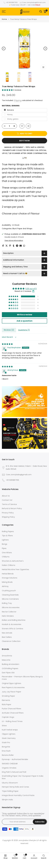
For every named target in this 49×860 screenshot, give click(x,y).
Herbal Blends (8, 574)
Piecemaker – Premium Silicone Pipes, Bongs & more (22, 677)
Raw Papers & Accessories (13, 687)
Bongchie (6, 747)
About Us (6, 496)
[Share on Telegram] (17, 246)
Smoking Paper (8, 696)
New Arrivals (7, 633)
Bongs (4, 544)
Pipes (4, 548)
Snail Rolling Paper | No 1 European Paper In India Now (22, 777)
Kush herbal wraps (10, 730)
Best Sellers (7, 637)
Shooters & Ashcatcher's (12, 561)
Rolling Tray (7, 603)
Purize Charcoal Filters (11, 708)
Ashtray (5, 586)
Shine (4, 725)
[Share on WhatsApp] (24, 246)
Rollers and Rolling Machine (13, 620)
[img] (7, 344)
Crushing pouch (9, 590)
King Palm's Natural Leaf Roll (14, 772)
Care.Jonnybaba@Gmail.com (34, 2)
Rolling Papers (8, 531)
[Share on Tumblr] (13, 246)
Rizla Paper (6, 704)
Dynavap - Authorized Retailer (15, 759)
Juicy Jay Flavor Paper (11, 692)
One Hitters (7, 552)
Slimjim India (7, 799)
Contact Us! (7, 500)
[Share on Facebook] (3, 246)
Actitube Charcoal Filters (12, 713)
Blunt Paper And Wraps (22, 228)
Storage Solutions (9, 578)
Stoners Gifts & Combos (12, 628)
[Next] (45, 48)
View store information (14, 240)
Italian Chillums (8, 565)
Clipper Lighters (8, 734)
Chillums (5, 557)
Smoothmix (7, 656)
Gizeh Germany (9, 738)
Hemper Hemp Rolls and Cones (15, 787)
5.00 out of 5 (31, 288)
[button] (7, 90)
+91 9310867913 (11, 2)
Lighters (5, 540)
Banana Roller (8, 755)
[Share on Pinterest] (10, 246)
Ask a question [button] (24, 320)
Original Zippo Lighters (11, 683)
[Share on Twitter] (6, 246)
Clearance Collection (11, 641)
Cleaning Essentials (10, 595)
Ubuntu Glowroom (10, 783)
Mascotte (6, 660)
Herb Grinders (8, 616)
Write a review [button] (24, 314)
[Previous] (3, 48)
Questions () (24, 330)
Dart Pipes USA (8, 672)
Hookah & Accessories (11, 624)
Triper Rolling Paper (10, 791)
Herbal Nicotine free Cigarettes (15, 569)
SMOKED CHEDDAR (10, 763)
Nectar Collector (9, 612)
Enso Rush (6, 751)
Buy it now (24, 140)
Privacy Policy (8, 513)
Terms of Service (9, 504)
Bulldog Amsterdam (10, 664)
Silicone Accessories (10, 607)
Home (4, 19)
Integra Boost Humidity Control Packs (18, 795)
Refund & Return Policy (12, 508)
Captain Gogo (8, 717)
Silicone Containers (10, 599)
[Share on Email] (20, 246)
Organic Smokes (9, 768)
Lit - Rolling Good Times (12, 721)
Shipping (17, 100)
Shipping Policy (8, 517)
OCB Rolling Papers (10, 668)
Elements (6, 700)
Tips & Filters (7, 535)
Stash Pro (6, 742)
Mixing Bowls (7, 582)
